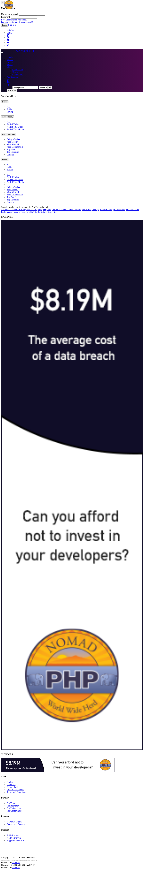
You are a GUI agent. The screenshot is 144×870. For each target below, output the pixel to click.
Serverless (25, 212)
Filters (4, 159)
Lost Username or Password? (14, 20)
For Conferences (14, 811)
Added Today (7, 117)
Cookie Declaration (15, 789)
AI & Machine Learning (15, 209)
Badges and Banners (16, 824)
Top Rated (11, 149)
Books (10, 64)
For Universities (14, 808)
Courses (10, 62)
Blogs (15, 72)
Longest (10, 154)
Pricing (10, 782)
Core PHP (76, 209)
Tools (49, 212)
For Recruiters (13, 806)
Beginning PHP (50, 209)
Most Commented (15, 147)
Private (10, 112)
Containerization (64, 209)
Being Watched (8, 134)
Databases (86, 209)
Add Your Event (14, 838)
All (8, 107)
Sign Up (12, 25)
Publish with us (13, 835)
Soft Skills (35, 212)
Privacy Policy (13, 787)
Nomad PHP (25, 51)
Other (55, 212)
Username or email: (9, 14)
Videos (10, 59)
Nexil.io (16, 862)
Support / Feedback (15, 840)
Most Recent (12, 142)
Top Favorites (13, 152)
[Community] (8, 82)
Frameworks (119, 209)
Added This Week (15, 127)
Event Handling (107, 209)
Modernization (132, 209)
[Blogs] (8, 80)
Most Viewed (13, 144)
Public (4, 102)
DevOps (95, 209)
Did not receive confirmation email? (17, 22)
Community (17, 74)
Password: (5, 17)
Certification (17, 69)
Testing (43, 212)
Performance (6, 212)
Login (4, 25)
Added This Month (15, 129)
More (9, 67)
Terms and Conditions (16, 792)
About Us (11, 784)
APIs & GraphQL (34, 209)
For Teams (11, 803)
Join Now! (12, 90)
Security (16, 212)
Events (10, 57)
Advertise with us (14, 822)
